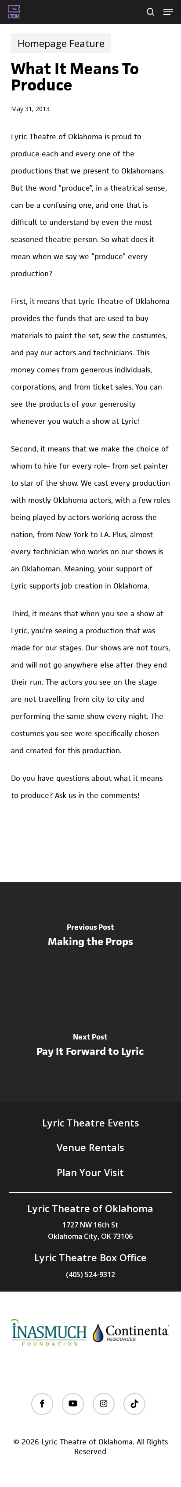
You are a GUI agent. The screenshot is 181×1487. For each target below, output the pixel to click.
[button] (168, 11)
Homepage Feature (61, 43)
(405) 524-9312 (90, 1274)
